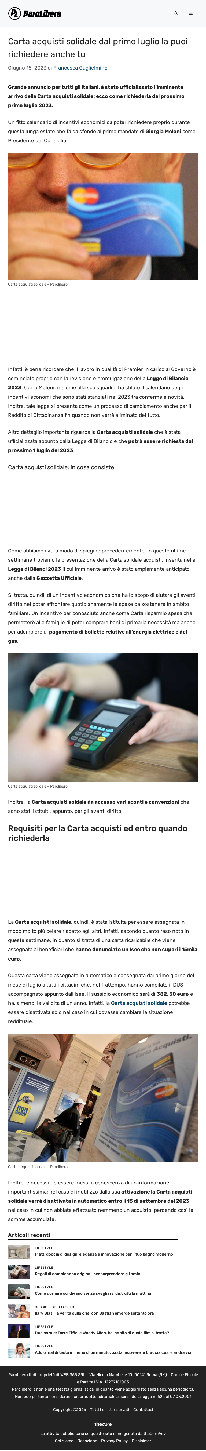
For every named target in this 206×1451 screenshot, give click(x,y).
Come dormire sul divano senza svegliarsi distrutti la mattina (93, 1293)
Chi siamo (64, 1440)
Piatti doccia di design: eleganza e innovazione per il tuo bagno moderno (104, 1254)
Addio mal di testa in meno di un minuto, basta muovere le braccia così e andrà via (113, 1352)
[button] (175, 13)
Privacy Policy (114, 1440)
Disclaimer (141, 1440)
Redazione (87, 1440)
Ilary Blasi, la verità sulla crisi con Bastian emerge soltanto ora (94, 1313)
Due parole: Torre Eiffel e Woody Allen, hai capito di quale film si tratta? (102, 1332)
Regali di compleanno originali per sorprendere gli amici (88, 1273)
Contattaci (143, 1409)
